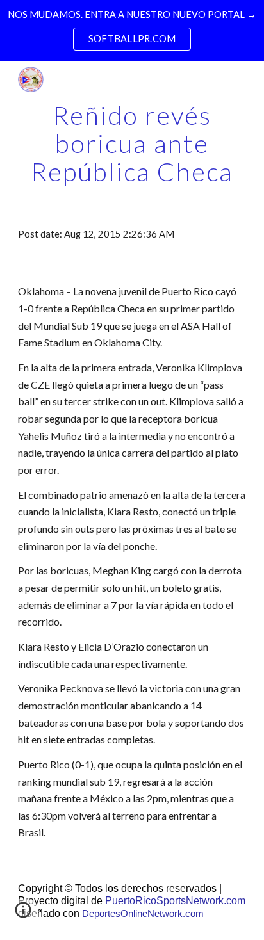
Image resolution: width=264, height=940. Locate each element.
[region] (132, 30)
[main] (132, 143)
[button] (23, 914)
